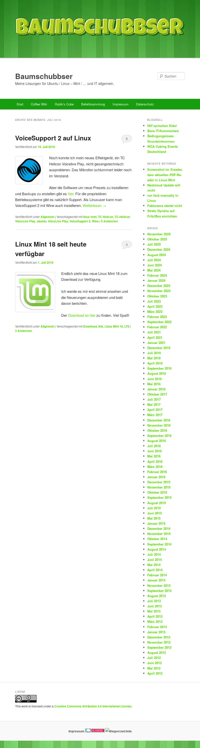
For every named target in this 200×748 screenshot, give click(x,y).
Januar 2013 (156, 632)
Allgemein (47, 217)
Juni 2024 (154, 265)
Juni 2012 (154, 662)
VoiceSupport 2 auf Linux (53, 137)
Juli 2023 (154, 301)
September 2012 (159, 647)
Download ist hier (81, 315)
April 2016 (154, 461)
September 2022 (159, 321)
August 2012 (156, 652)
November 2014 (158, 533)
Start (20, 104)
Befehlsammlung (93, 104)
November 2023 (158, 290)
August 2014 (156, 549)
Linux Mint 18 (114, 326)
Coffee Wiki (39, 104)
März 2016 (154, 466)
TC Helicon (105, 217)
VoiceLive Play (58, 221)
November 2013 (158, 585)
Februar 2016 (157, 471)
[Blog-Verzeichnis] (95, 731)
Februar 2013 (157, 626)
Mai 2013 (153, 611)
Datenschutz (145, 104)
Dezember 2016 (158, 420)
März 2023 (154, 311)
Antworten (109, 221)
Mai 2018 (153, 384)
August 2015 (156, 502)
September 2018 (159, 368)
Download (90, 326)
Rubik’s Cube (64, 104)
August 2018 (156, 373)
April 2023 (154, 306)
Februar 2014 (157, 575)
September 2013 (159, 590)
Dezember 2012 (158, 637)
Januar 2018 (156, 389)
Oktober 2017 (157, 394)
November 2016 (158, 425)
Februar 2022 (157, 327)
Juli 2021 (154, 332)
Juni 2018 (154, 378)
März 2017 (154, 414)
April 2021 (154, 337)
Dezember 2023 (158, 285)
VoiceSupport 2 (80, 221)
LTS (127, 326)
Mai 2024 (153, 270)
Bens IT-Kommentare (163, 130)
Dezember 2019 (158, 347)
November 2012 (158, 642)
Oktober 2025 (157, 239)
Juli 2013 (154, 601)
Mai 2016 (153, 456)
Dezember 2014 (158, 528)
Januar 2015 (156, 523)
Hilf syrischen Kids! (162, 125)
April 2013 (154, 616)
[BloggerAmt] (118, 731)
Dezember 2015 (158, 482)
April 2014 (154, 569)
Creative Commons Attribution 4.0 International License (92, 706)
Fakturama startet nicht (164, 205)
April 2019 (154, 363)
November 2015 (158, 487)
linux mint (90, 217)
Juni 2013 (154, 606)
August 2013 (156, 595)
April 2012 (154, 673)
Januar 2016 (156, 477)
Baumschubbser (44, 76)
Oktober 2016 (157, 430)
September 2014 (159, 544)
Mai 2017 (153, 404)
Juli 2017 (154, 399)
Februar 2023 (157, 316)
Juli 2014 (154, 554)
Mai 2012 (153, 668)
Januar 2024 (156, 280)
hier (70, 193)
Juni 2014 (154, 559)
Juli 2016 (154, 445)
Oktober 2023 (157, 296)
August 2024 (156, 254)
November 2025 (158, 234)
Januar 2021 (156, 342)
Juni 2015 (154, 513)
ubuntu (41, 221)
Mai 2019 (153, 358)
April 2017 (154, 409)
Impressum (121, 104)
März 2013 (154, 621)
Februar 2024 (157, 275)
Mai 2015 (153, 518)
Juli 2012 (154, 657)
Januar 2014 (156, 580)
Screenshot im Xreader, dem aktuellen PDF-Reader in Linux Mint (165, 174)
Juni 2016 (154, 451)
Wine (95, 221)
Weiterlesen (94, 205)
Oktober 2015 (157, 492)
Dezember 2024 (158, 249)
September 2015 (159, 497)
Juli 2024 (154, 260)
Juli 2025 (154, 244)
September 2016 (159, 435)
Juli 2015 (154, 508)
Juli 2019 (154, 353)
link (100, 326)
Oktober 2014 (157, 538)
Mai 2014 (153, 564)
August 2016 (156, 440)
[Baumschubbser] (100, 47)
